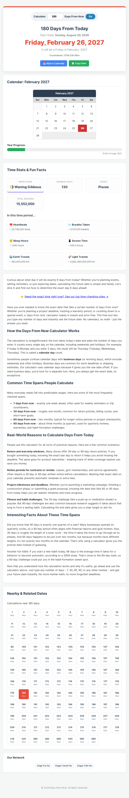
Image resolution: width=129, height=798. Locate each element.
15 (59, 625)
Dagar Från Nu (84, 765)
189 (12, 706)
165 (82, 671)
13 (35, 625)
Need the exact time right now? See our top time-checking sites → (66, 296)
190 (24, 706)
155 (82, 659)
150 (24, 659)
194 (70, 706)
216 (94, 728)
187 (105, 694)
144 (70, 648)
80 (12, 648)
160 (24, 671)
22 (24, 636)
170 (24, 682)
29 (105, 636)
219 (12, 740)
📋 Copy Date (79, 63)
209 (12, 728)
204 (70, 717)
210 (24, 728)
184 (70, 694)
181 (35, 694)
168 (117, 671)
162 (47, 671)
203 (58, 717)
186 (94, 694)
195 (82, 706)
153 (59, 659)
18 (94, 625)
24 (47, 636)
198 (117, 706)
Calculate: (40, 16)
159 (12, 671)
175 (82, 682)
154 (70, 659)
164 (70, 671)
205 (82, 717)
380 (47, 740)
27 (82, 636)
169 (12, 682)
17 (82, 625)
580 (82, 740)
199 (12, 717)
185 (82, 694)
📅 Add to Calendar (53, 63)
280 (35, 740)
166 (94, 671)
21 (12, 636)
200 (24, 717)
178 (117, 682)
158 (117, 659)
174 (70, 682)
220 (24, 740)
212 (47, 728)
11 (12, 625)
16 (70, 625)
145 (82, 648)
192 (47, 706)
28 (94, 636)
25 (59, 636)
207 (105, 717)
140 (24, 648)
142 (47, 648)
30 (117, 636)
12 (24, 625)
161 (35, 671)
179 (12, 694)
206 (93, 717)
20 (117, 625)
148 (117, 648)
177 (105, 682)
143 (59, 648)
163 (59, 671)
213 (59, 728)
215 (82, 728)
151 (35, 659)
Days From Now (74, 16)
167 (105, 671)
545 (70, 740)
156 (94, 659)
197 (105, 706)
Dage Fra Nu (43, 765)
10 (117, 613)
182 (47, 694)
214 (70, 728)
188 (117, 694)
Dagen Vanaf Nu (63, 765)
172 (47, 682)
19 (105, 625)
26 (70, 636)
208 (117, 717)
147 (105, 648)
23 (35, 636)
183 (59, 694)
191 (35, 706)
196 (94, 706)
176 (94, 682)
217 (105, 728)
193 (59, 706)
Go (90, 16)
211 (35, 728)
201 (35, 717)
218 (117, 728)
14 (47, 625)
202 (47, 717)
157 (105, 659)
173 (59, 682)
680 (93, 740)
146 (94, 648)
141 (35, 648)
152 (47, 659)
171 (35, 682)
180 (24, 694)
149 (12, 659)
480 (58, 740)
